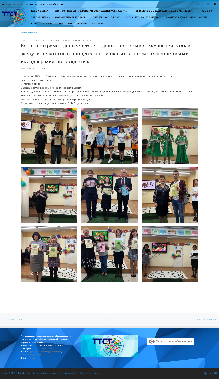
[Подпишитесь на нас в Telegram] (198, 4)
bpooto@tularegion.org (31, 355)
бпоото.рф (33, 358)
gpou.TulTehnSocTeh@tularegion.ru (45, 352)
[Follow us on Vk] (203, 4)
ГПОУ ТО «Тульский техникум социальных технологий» (44, 373)
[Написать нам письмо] (208, 4)
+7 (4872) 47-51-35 (39, 348)
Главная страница (30, 33)
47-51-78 (51, 348)
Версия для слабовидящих (173, 341)
